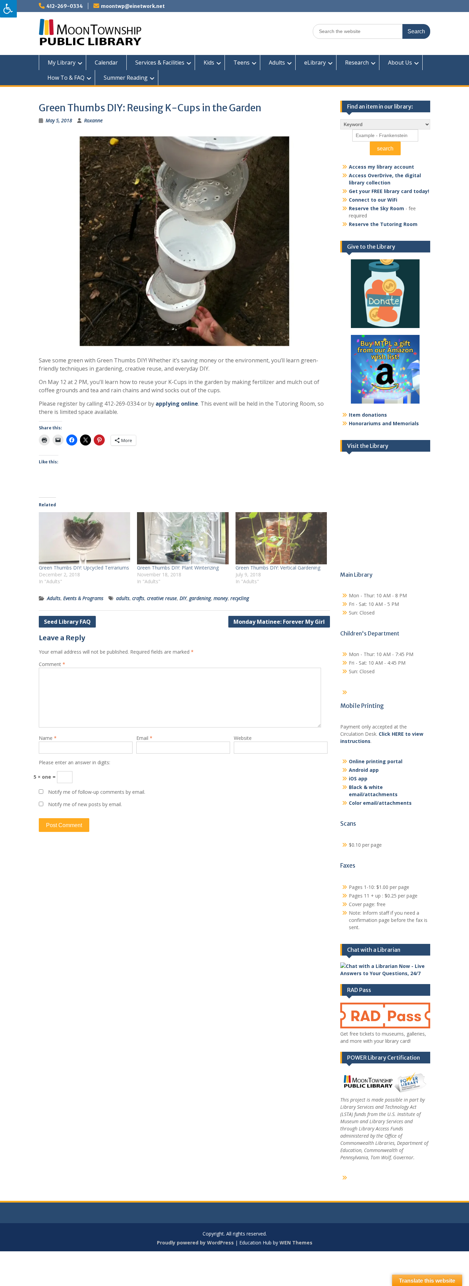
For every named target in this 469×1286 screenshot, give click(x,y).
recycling (239, 598)
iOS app (358, 778)
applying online (177, 403)
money (221, 598)
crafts (138, 598)
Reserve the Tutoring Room (383, 224)
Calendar (106, 62)
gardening (200, 598)
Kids (209, 62)
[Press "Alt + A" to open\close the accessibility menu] (8, 9)
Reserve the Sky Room (376, 208)
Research (357, 62)
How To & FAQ (65, 77)
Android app (364, 770)
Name (48, 738)
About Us (400, 62)
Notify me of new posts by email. (85, 804)
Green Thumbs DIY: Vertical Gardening (278, 567)
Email (144, 738)
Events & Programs (83, 598)
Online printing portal (375, 761)
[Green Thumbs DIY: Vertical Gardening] (281, 538)
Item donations (368, 414)
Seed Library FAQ (67, 621)
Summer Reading (126, 77)
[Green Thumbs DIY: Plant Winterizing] (182, 538)
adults (122, 598)
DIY (183, 598)
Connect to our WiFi (373, 199)
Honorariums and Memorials (384, 423)
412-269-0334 (64, 6)
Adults (277, 62)
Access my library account (381, 166)
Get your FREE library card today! (389, 191)
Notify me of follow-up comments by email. (96, 792)
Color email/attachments (380, 803)
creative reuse (162, 598)
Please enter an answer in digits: (74, 762)
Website (243, 738)
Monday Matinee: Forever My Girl (279, 621)
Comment (52, 664)
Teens (241, 62)
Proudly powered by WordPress (195, 1242)
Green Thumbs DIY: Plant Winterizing (178, 567)
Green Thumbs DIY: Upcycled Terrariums (84, 567)
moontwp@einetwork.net (133, 6)
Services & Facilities (159, 62)
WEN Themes (295, 1242)
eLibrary (315, 62)
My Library (62, 62)
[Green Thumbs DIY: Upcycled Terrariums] (84, 538)
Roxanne (93, 120)
